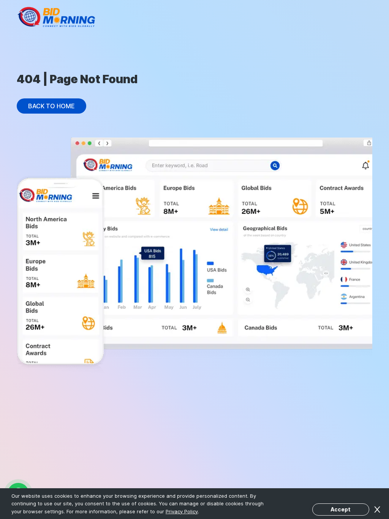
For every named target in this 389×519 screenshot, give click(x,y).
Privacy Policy (182, 511)
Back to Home (51, 106)
